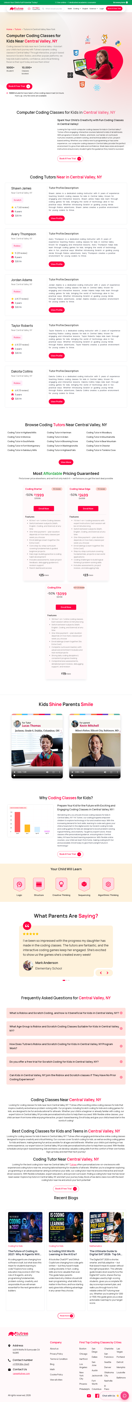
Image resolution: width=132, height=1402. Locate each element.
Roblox (17, 245)
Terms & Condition (59, 1359)
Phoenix (83, 1383)
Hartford (83, 1359)
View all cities (56, 1379)
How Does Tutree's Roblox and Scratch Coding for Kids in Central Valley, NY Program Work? (61, 1046)
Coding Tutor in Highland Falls (61, 450)
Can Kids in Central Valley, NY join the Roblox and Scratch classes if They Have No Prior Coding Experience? (63, 1077)
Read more (65, 1315)
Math (70, 8)
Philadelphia (85, 1389)
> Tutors (17, 29)
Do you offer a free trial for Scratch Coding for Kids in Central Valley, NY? (54, 1061)
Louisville (121, 1372)
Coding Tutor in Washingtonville (62, 445)
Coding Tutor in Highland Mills (21, 432)
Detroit (120, 1362)
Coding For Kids (15, 1246)
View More (66, 462)
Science (92, 8)
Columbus (96, 1389)
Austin (95, 1370)
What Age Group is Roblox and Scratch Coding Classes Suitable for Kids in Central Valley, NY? (64, 1028)
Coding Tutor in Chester (98, 445)
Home (9, 29)
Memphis (121, 1367)
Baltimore (121, 1377)
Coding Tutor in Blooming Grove (62, 441)
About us (54, 1348)
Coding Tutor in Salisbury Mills (22, 450)
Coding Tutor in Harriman (59, 432)
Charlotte (108, 1348)
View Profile (57, 218)
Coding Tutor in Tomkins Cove (101, 450)
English (85, 8)
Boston (82, 1348)
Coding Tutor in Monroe (19, 437)
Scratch (17, 200)
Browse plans (119, 2)
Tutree (73, 1164)
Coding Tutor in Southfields (20, 441)
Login (102, 8)
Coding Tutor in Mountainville (100, 437)
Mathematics (96, 1246)
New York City (81, 1375)
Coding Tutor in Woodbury (99, 432)
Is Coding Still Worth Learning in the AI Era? (63, 1253)
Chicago (83, 1353)
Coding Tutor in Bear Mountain (101, 441)
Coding (76, 8)
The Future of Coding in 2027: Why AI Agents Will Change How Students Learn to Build (23, 1253)
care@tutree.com (21, 1373)
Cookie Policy (56, 1374)
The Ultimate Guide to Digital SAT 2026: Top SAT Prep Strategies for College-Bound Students (106, 1253)
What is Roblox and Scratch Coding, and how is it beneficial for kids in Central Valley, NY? (64, 1013)
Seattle (107, 1362)
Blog (52, 1364)
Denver (107, 1367)
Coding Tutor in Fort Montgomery (23, 445)
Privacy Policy (56, 1353)
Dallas (94, 1356)
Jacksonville (97, 1375)
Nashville (108, 1380)
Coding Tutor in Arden (57, 437)
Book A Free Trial (114, 8)
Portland (121, 1356)
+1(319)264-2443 (21, 1364)
